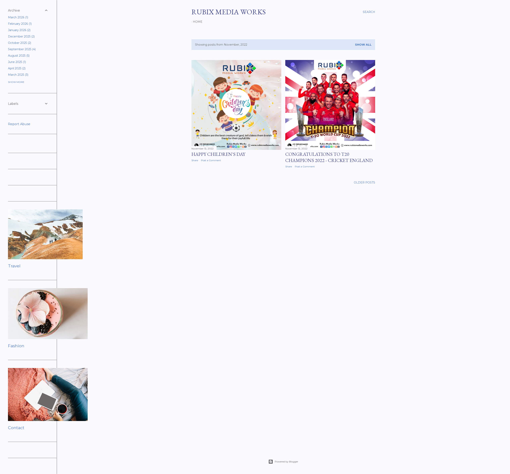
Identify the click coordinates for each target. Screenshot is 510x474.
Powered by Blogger (286, 461)
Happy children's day (218, 154)
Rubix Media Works (228, 12)
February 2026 (19, 24)
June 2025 (16, 62)
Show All (363, 44)
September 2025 (21, 49)
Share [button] (194, 160)
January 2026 (19, 30)
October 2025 (19, 43)
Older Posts (364, 182)
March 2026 (17, 17)
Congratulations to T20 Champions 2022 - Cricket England (329, 157)
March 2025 (17, 75)
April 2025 (16, 68)
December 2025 (21, 36)
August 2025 (18, 55)
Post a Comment (211, 160)
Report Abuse (19, 124)
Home (197, 22)
